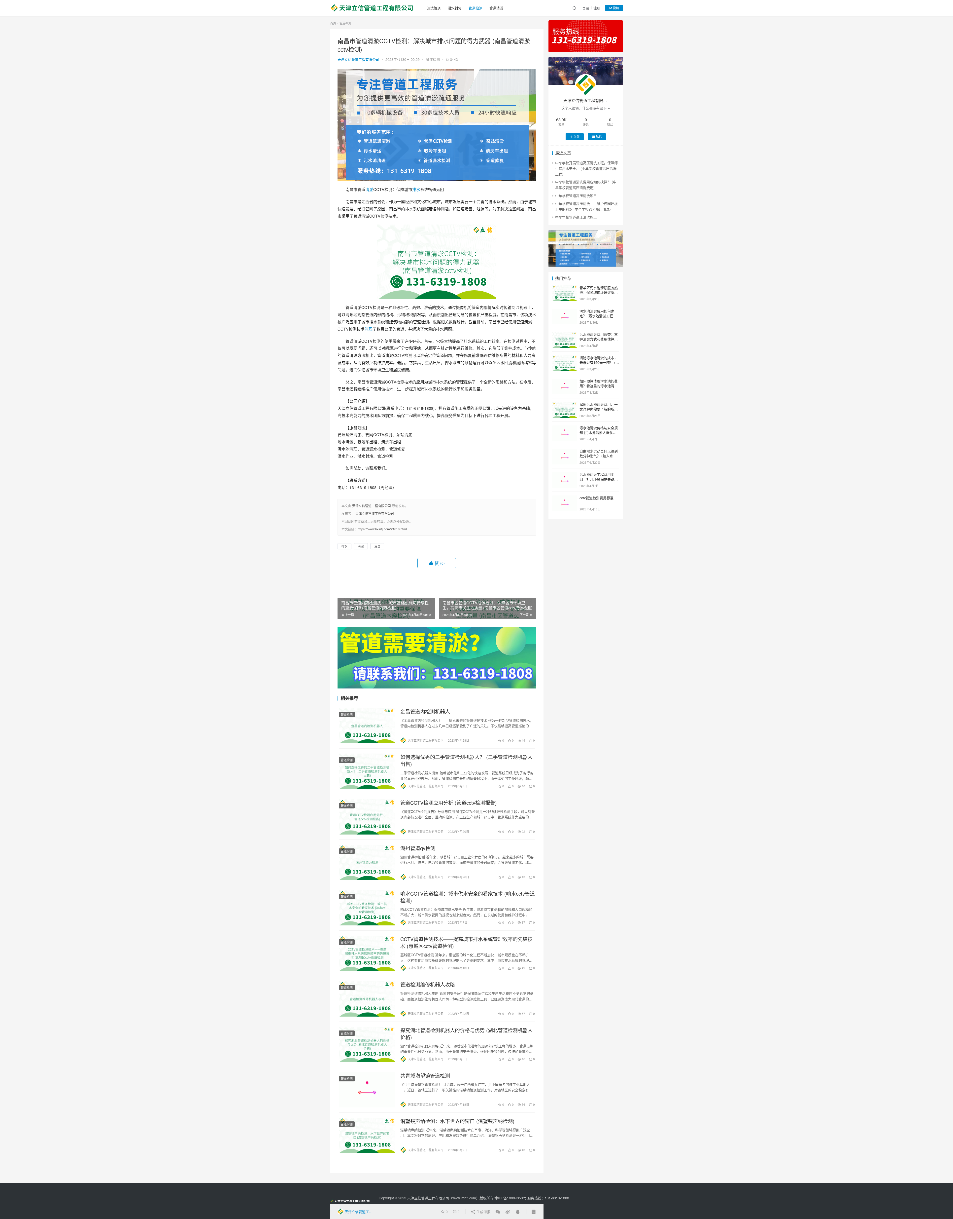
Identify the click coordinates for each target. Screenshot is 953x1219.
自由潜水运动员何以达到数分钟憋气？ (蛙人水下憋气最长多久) (598, 456)
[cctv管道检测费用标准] (564, 498)
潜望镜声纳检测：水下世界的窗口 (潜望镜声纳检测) (457, 1121)
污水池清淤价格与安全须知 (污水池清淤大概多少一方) (598, 432)
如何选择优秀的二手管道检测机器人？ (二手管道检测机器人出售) (466, 760)
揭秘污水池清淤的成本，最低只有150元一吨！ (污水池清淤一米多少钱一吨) (599, 362)
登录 (585, 7)
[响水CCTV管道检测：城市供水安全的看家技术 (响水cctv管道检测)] (367, 907)
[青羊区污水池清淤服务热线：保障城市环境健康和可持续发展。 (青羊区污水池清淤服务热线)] (564, 288)
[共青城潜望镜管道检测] (367, 1089)
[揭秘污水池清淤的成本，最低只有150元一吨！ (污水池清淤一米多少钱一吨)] (564, 358)
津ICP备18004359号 (510, 1197)
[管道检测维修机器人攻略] (367, 998)
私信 (599, 136)
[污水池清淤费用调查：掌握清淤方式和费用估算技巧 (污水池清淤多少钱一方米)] (564, 334)
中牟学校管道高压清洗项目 (576, 195)
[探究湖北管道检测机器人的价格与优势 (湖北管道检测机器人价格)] (367, 1044)
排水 (416, 189)
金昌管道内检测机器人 (425, 711)
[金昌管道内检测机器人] (367, 725)
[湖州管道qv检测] (367, 862)
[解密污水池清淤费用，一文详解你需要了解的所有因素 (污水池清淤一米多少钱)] (564, 404)
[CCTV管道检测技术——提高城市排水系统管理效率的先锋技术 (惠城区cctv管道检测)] (367, 953)
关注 (577, 136)
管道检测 (475, 7)
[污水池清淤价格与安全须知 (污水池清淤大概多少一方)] (564, 428)
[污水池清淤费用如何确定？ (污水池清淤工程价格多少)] (564, 311)
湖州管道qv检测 (417, 848)
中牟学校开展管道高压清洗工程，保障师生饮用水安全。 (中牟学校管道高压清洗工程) (586, 168)
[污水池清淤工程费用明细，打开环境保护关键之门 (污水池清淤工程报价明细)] (564, 474)
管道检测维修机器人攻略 (427, 984)
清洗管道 (434, 7)
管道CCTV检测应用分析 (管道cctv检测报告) (448, 802)
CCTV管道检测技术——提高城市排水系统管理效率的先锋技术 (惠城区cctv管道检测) (466, 943)
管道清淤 (496, 7)
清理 (369, 329)
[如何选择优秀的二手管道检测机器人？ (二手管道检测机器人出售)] (367, 771)
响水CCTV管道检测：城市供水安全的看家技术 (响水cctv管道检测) (467, 897)
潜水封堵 (455, 7)
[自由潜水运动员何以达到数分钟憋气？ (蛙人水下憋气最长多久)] (564, 451)
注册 (596, 7)
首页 (333, 23)
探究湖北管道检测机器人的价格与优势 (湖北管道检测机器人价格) (466, 1034)
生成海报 (483, 1211)
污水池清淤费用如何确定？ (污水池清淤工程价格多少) (597, 315)
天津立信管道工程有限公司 (358, 59)
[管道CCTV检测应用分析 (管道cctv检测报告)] (367, 817)
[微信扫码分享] (497, 1212)
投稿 (615, 8)
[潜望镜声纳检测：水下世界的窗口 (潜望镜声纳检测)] (367, 1135)
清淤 (369, 189)
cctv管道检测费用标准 (596, 497)
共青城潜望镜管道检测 (425, 1075)
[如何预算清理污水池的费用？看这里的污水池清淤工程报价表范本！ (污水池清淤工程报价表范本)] (564, 381)
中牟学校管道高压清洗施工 (576, 217)
